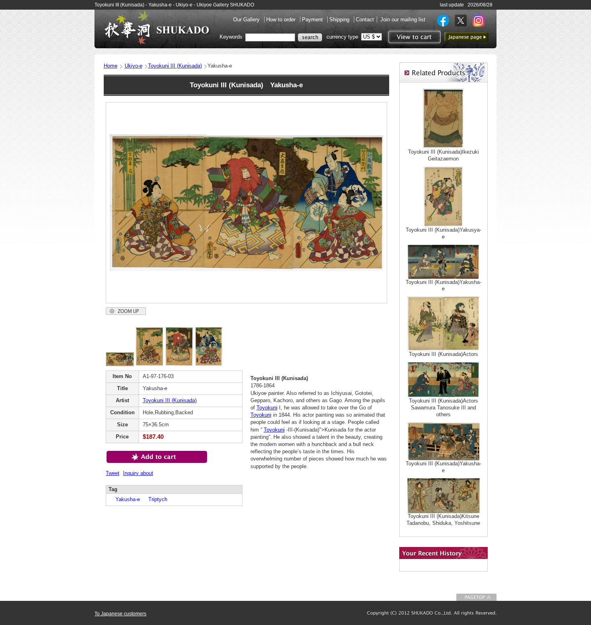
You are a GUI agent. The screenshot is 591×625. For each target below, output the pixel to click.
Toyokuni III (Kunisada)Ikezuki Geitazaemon (443, 155)
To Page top (476, 597)
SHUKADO (157, 27)
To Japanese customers (120, 614)
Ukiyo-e (133, 66)
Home (110, 66)
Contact (365, 19)
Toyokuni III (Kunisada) (175, 66)
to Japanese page (466, 37)
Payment (313, 19)
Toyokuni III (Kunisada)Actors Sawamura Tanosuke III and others (443, 407)
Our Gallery (247, 19)
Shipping (340, 19)
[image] (120, 365)
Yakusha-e (125, 499)
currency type (342, 37)
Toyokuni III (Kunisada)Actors (443, 354)
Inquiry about (138, 473)
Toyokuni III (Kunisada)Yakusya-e (443, 233)
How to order (281, 19)
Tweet (112, 473)
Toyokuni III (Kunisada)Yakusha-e (443, 285)
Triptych (155, 499)
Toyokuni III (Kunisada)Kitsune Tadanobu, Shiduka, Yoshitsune (443, 519)
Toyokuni (267, 408)
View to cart (413, 37)
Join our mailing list (402, 19)
